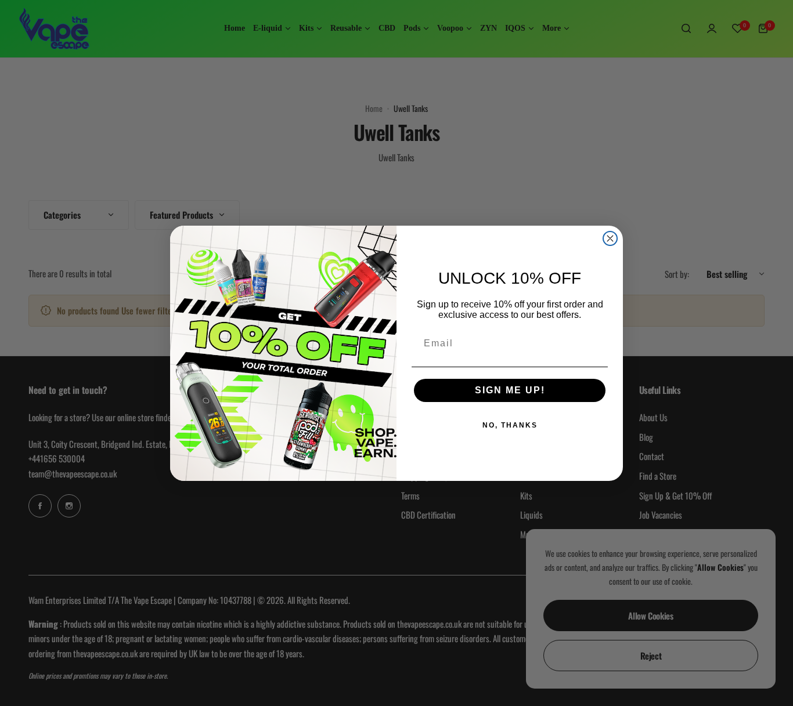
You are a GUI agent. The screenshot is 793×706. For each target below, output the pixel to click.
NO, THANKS (510, 425)
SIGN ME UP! (510, 390)
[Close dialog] (610, 238)
